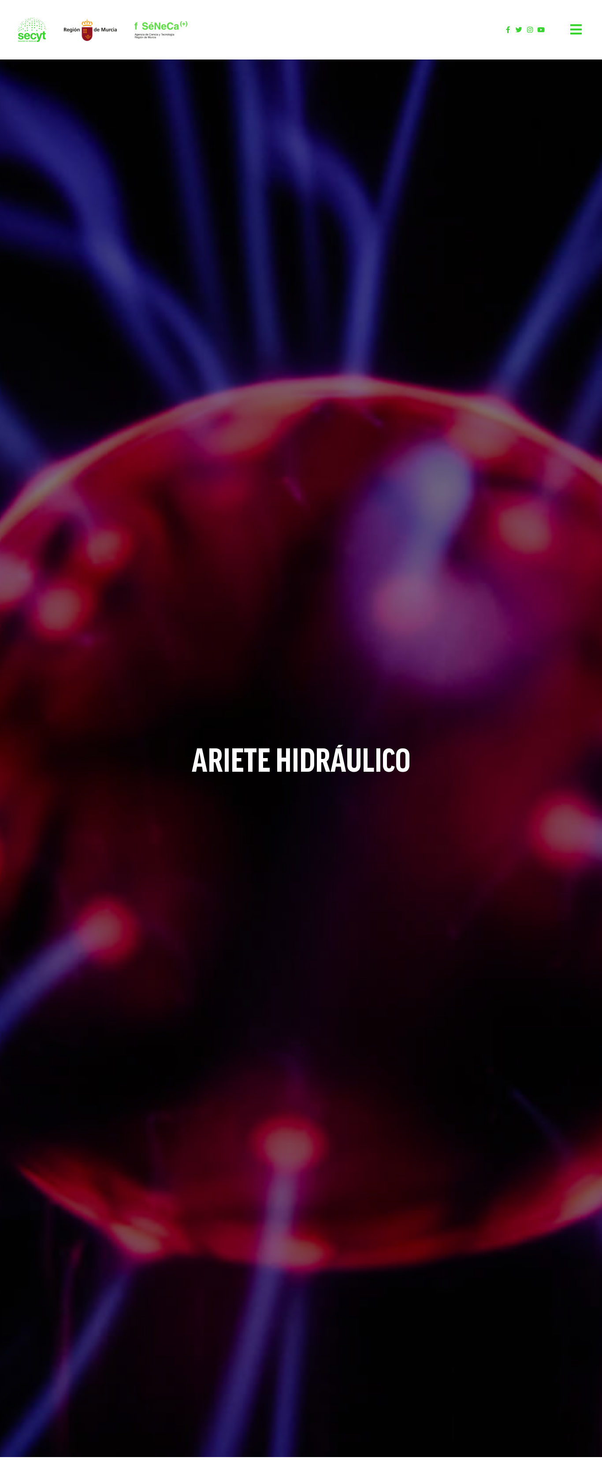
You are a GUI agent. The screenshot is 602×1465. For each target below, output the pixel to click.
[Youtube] (541, 29)
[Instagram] (530, 29)
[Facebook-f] (508, 29)
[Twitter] (519, 29)
